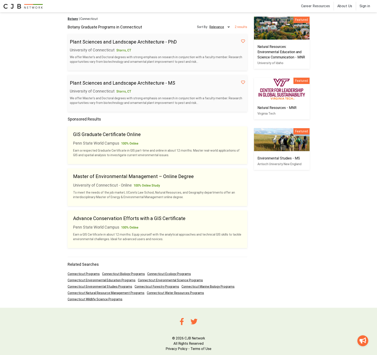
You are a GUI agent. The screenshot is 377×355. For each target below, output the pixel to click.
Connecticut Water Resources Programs (175, 293)
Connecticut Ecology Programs (169, 274)
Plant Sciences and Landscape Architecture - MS (122, 83)
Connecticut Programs (84, 274)
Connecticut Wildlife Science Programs (95, 299)
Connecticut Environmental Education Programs (101, 280)
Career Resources (315, 6)
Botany (73, 19)
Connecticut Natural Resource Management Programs (106, 293)
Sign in (365, 6)
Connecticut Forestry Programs (157, 286)
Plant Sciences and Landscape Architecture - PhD (123, 42)
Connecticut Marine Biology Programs (208, 286)
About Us (344, 6)
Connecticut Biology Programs (123, 274)
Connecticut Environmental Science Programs (170, 280)
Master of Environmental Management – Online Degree (133, 176)
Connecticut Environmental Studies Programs (100, 286)
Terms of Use (200, 349)
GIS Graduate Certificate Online (107, 134)
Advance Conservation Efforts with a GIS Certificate (129, 218)
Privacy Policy (176, 349)
